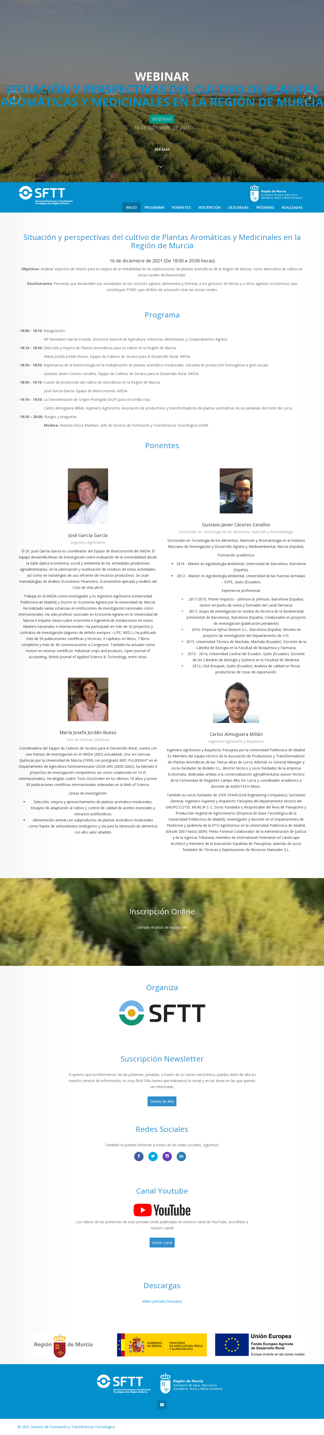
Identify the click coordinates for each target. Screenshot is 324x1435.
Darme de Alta (162, 1101)
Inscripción (209, 207)
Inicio (131, 207)
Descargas (238, 207)
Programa (154, 207)
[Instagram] (167, 1156)
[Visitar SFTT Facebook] (139, 1156)
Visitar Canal (162, 1242)
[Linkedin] (181, 1156)
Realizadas (292, 207)
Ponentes (181, 207)
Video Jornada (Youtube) (162, 1301)
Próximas (265, 207)
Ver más (162, 149)
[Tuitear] (153, 1156)
